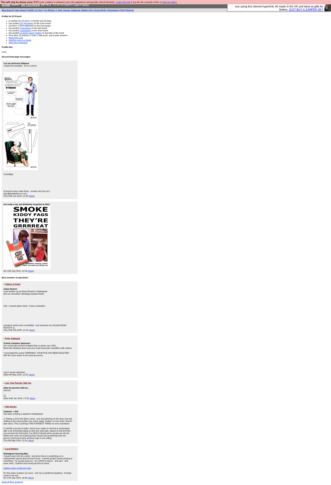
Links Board (20, 10)
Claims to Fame (13, 284)
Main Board (7, 10)
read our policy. (169, 2)
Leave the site (123, 2)
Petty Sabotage (12, 338)
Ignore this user (16, 38)
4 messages (25, 28)
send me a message (18, 42)
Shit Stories (11, 407)
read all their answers (12, 482)
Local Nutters (11, 449)
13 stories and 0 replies (30, 33)
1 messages (25, 30)
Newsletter (113, 10)
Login (76, 5)
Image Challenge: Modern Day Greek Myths (85, 10)
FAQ (122, 10)
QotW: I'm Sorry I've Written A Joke (45, 10)
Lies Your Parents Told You (18, 383)
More (31, 196)
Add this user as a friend (20, 40)
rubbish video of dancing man (17, 468)
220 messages (26, 23)
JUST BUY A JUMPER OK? (306, 9)
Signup (85, 5)
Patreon (130, 10)
